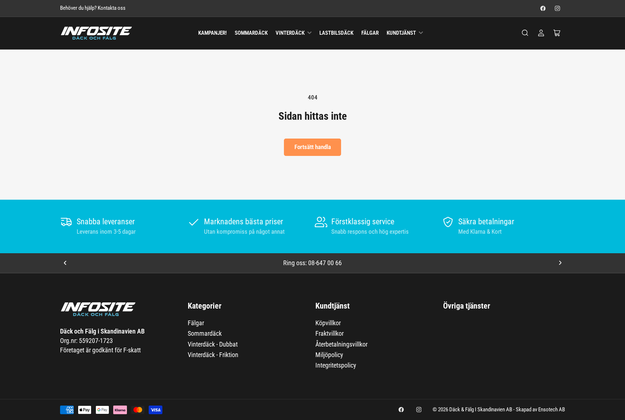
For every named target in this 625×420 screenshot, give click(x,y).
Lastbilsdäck (336, 33)
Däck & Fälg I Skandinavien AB (480, 410)
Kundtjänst (401, 33)
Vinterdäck (290, 33)
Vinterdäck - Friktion (213, 355)
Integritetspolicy (335, 365)
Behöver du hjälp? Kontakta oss (93, 8)
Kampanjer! (212, 33)
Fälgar (370, 33)
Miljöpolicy (329, 355)
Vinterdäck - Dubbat (213, 344)
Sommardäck (251, 33)
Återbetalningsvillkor (341, 344)
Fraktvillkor (329, 333)
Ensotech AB (551, 410)
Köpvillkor (328, 323)
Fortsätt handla (312, 146)
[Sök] (525, 33)
